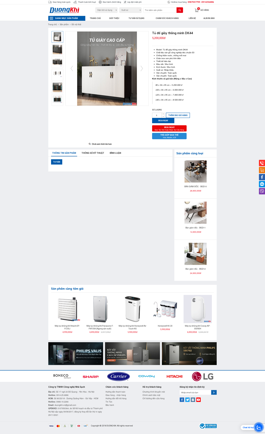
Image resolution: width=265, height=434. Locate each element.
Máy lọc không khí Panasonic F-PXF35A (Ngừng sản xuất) (100, 327)
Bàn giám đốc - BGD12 (196, 268)
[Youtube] (198, 399)
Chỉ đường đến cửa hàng (154, 398)
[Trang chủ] (66, 10)
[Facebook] (262, 177)
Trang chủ (95, 18)
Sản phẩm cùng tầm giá (67, 288)
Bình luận (115, 153)
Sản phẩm (64, 24)
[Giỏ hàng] (262, 170)
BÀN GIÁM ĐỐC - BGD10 (195, 186)
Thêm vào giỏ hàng (178, 115)
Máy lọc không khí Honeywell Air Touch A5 (132, 327)
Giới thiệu (114, 18)
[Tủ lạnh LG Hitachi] (132, 353)
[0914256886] (262, 163)
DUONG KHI (111, 426)
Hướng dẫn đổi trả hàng (116, 398)
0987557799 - (195, 2)
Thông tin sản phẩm (64, 153)
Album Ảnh (209, 18)
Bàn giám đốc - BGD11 (196, 227)
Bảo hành (110, 405)
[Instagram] (193, 399)
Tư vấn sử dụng (136, 18)
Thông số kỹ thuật (93, 153)
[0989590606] (262, 184)
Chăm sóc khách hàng (167, 18)
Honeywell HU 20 (165, 326)
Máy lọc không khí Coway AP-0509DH (197, 327)
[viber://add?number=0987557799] (262, 191)
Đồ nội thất (76, 24)
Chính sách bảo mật (151, 395)
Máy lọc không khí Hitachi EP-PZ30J (67, 327)
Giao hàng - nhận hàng (116, 395)
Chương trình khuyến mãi (154, 391)
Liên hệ (192, 18)
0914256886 (208, 2)
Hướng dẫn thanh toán (115, 391)
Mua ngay (163, 120)
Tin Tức (109, 401)
